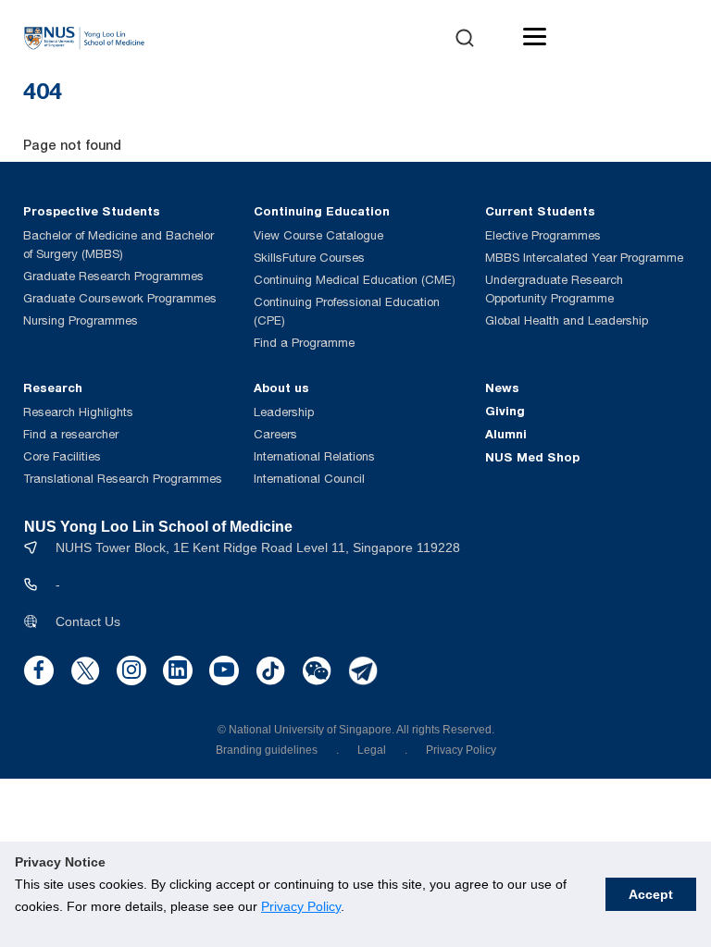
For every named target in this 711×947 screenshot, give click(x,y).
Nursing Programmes (80, 320)
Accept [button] (651, 894)
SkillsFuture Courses (309, 257)
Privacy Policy (301, 906)
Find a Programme (304, 343)
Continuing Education (322, 210)
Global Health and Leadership (566, 320)
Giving (505, 410)
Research (52, 387)
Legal (371, 750)
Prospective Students (91, 210)
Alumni (506, 433)
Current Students (540, 210)
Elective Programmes (543, 235)
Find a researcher (70, 434)
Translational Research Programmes (122, 479)
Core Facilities (62, 456)
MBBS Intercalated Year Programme (584, 257)
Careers (275, 434)
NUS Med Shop (532, 456)
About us (281, 387)
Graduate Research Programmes (113, 276)
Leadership (284, 412)
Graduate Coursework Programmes (120, 298)
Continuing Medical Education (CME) (354, 280)
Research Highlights (78, 412)
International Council (309, 479)
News (502, 387)
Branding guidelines (267, 750)
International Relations (314, 456)
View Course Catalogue (318, 235)
